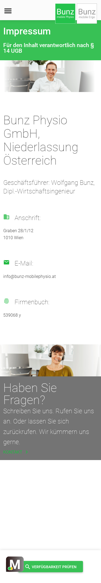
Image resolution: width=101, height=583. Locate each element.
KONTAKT (16, 452)
